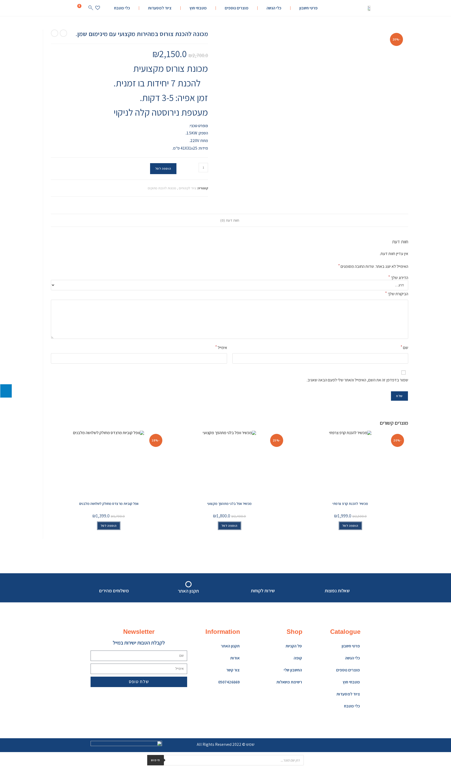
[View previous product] (63, 33)
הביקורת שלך (396, 294)
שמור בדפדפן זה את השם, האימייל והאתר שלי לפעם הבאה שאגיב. (357, 380)
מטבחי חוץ (198, 8)
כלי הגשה (273, 8)
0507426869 (229, 682)
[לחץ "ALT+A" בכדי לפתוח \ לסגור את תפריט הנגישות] (6, 391)
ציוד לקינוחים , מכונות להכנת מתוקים (172, 188)
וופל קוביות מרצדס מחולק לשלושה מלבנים (108, 503)
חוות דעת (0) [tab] (229, 220)
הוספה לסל (163, 168)
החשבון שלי (293, 670)
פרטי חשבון (308, 8)
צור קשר (233, 670)
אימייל (221, 347)
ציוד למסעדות (159, 8)
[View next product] (54, 33)
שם (404, 347)
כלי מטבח (122, 8)
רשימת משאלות (289, 682)
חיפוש (155, 760)
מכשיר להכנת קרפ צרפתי (350, 503)
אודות (235, 658)
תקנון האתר (230, 646)
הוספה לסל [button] (109, 526)
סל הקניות (294, 646)
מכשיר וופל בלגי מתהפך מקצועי (229, 503)
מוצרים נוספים (236, 8)
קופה (298, 658)
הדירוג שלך (398, 278)
